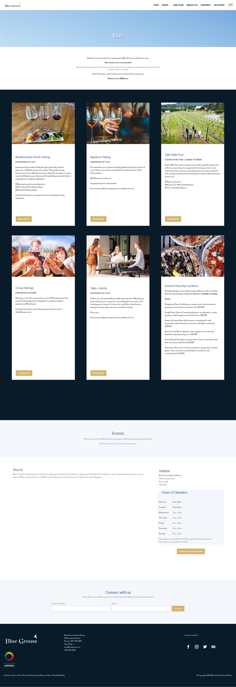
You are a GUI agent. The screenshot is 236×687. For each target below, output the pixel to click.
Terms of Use (17, 675)
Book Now (23, 219)
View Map (69, 644)
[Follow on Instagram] (196, 646)
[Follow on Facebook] (188, 646)
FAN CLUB (178, 5)
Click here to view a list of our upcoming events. (118, 443)
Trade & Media (59, 675)
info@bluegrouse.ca (72, 647)
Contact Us (24, 373)
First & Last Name (58, 604)
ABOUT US (192, 5)
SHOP (165, 5)
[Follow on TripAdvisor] (213, 646)
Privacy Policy (28, 675)
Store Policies (40, 675)
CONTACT (206, 5)
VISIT (156, 5)
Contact (7, 675)
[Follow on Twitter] (205, 646)
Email (114, 604)
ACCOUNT (219, 5)
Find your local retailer (190, 551)
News (49, 675)
